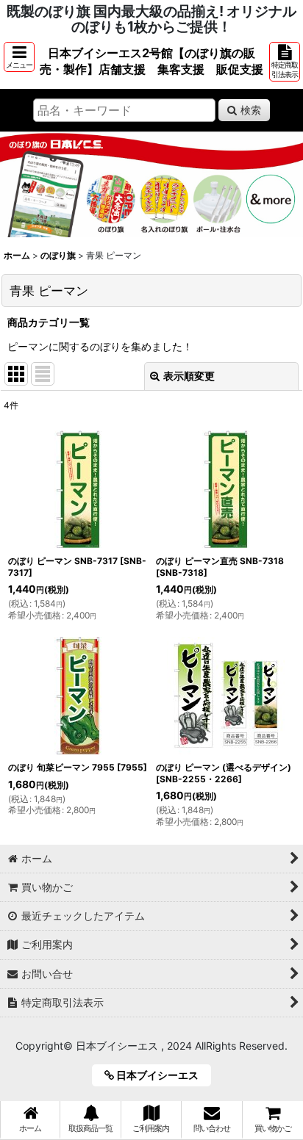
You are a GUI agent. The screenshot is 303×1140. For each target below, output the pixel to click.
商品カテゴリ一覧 (48, 322)
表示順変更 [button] (189, 375)
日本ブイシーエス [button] (161, 1075)
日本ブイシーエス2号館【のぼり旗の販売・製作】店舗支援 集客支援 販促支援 (151, 61)
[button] (19, 57)
